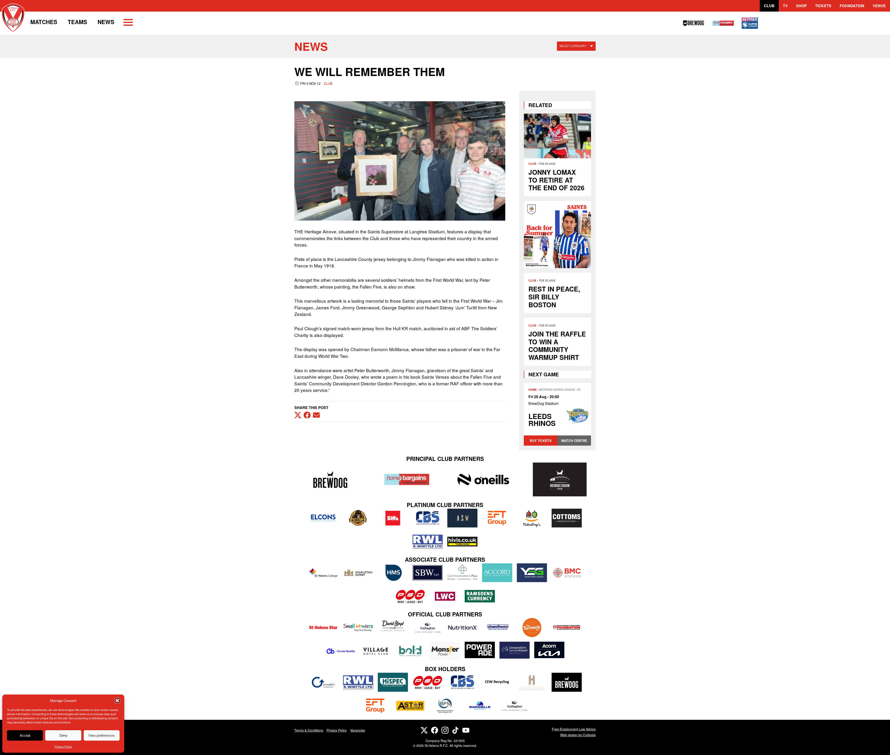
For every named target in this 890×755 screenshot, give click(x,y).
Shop (801, 5)
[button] (117, 700)
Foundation (852, 5)
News (106, 22)
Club (769, 5)
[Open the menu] (128, 23)
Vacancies (357, 730)
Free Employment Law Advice (574, 729)
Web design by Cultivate (578, 735)
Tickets (823, 5)
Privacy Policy (63, 747)
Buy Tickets (540, 440)
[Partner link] (330, 479)
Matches (43, 22)
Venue (879, 5)
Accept (25, 735)
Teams (77, 22)
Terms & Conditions (308, 730)
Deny (63, 735)
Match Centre (574, 440)
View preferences (101, 735)
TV (785, 5)
